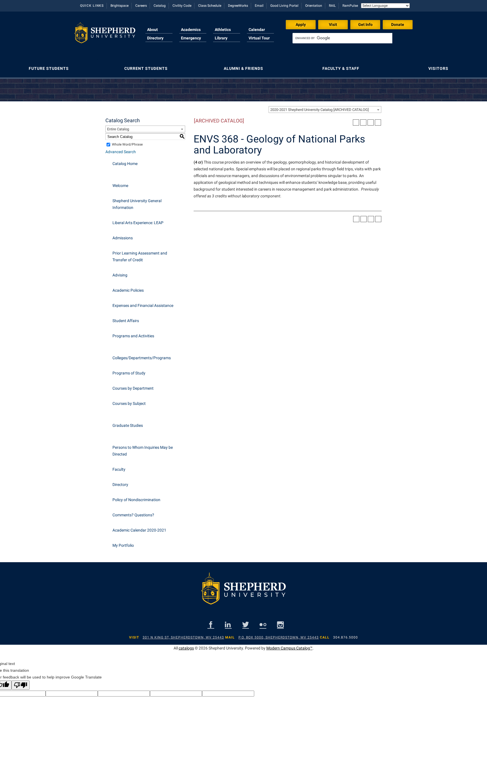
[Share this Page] (363, 122)
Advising (119, 275)
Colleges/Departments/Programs (141, 358)
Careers (141, 6)
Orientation (313, 6)
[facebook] (210, 624)
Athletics (223, 29)
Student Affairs (125, 320)
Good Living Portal (284, 6)
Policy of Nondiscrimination (136, 499)
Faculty (118, 469)
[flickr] (263, 624)
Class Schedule (209, 6)
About (152, 29)
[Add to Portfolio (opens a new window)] (356, 122)
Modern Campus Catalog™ (289, 648)
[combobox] (325, 109)
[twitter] (245, 624)
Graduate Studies (127, 425)
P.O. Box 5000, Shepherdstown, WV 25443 (278, 637)
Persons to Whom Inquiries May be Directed (142, 450)
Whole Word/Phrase (127, 144)
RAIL (332, 6)
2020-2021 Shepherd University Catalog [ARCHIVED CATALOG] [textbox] (319, 110)
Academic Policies (128, 290)
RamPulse (350, 6)
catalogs (186, 648)
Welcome (120, 185)
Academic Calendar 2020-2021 (139, 530)
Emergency (191, 38)
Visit (333, 24)
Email (259, 6)
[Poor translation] (21, 685)
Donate (397, 24)
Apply (301, 24)
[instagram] (280, 624)
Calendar (257, 29)
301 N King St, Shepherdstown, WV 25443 (183, 637)
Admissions (122, 238)
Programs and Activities (133, 336)
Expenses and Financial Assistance (142, 305)
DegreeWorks (238, 6)
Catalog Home (125, 163)
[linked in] (228, 624)
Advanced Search (120, 151)
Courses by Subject (129, 403)
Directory (155, 38)
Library (221, 38)
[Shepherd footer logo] (243, 593)
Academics (191, 29)
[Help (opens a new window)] (378, 122)
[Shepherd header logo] (104, 35)
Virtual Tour (259, 38)
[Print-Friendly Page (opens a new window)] (371, 122)
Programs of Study (128, 373)
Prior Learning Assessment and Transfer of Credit (139, 256)
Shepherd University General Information (136, 204)
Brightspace (119, 6)
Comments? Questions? (133, 515)
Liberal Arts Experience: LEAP (137, 222)
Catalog (160, 6)
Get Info (365, 24)
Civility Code (181, 6)
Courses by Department (133, 388)
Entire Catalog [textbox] (118, 129)
